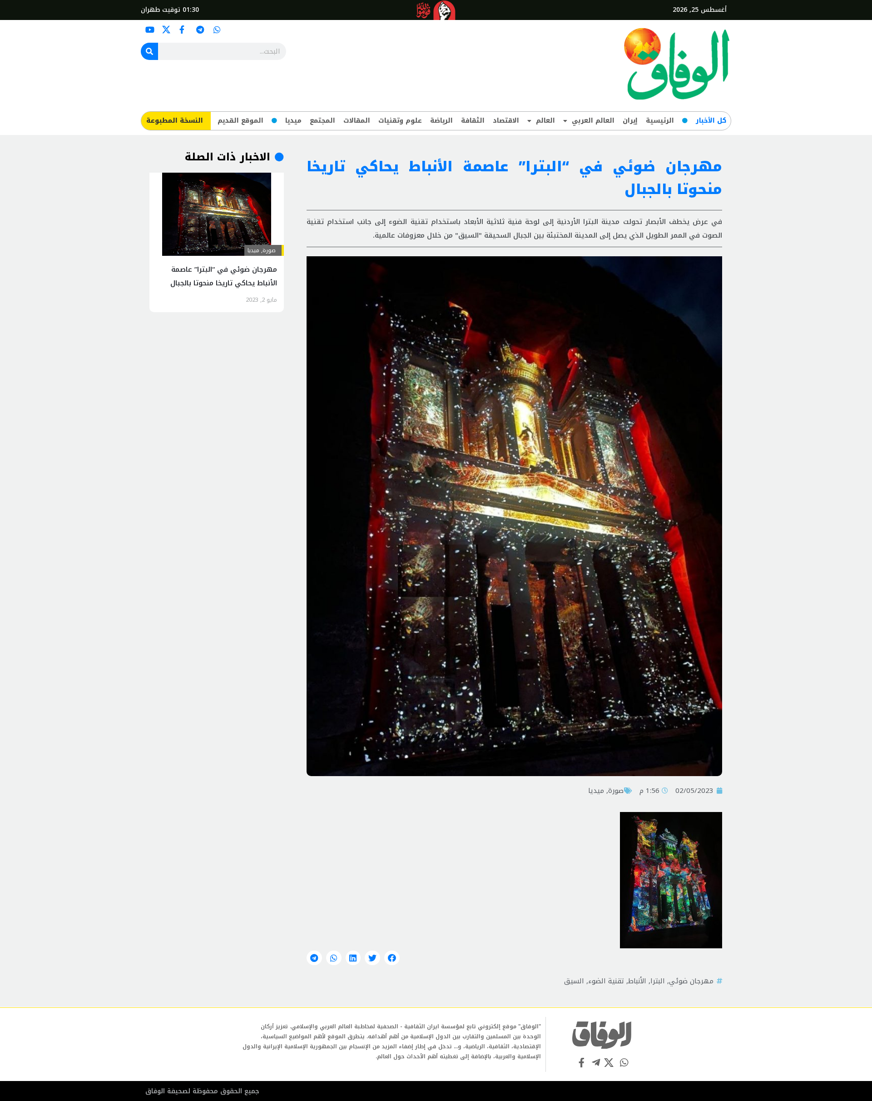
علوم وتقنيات (400, 121)
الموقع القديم (240, 121)
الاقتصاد (506, 121)
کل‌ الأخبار (711, 121)
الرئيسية (660, 121)
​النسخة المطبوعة (174, 121)
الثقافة (473, 121)
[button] (392, 958)
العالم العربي (593, 121)
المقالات (356, 121)
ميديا (293, 121)
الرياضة (441, 121)
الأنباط (637, 981)
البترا (657, 981)
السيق (574, 981)
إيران (630, 121)
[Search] (149, 51)
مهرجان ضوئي (691, 981)
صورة (616, 790)
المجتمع (322, 121)
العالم (545, 121)
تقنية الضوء (606, 981)
